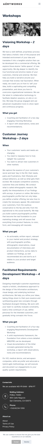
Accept (16, 442)
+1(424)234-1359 (17, 408)
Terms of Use (8, 424)
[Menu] (39, 4)
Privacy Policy (8, 426)
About (5, 421)
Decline (26, 442)
